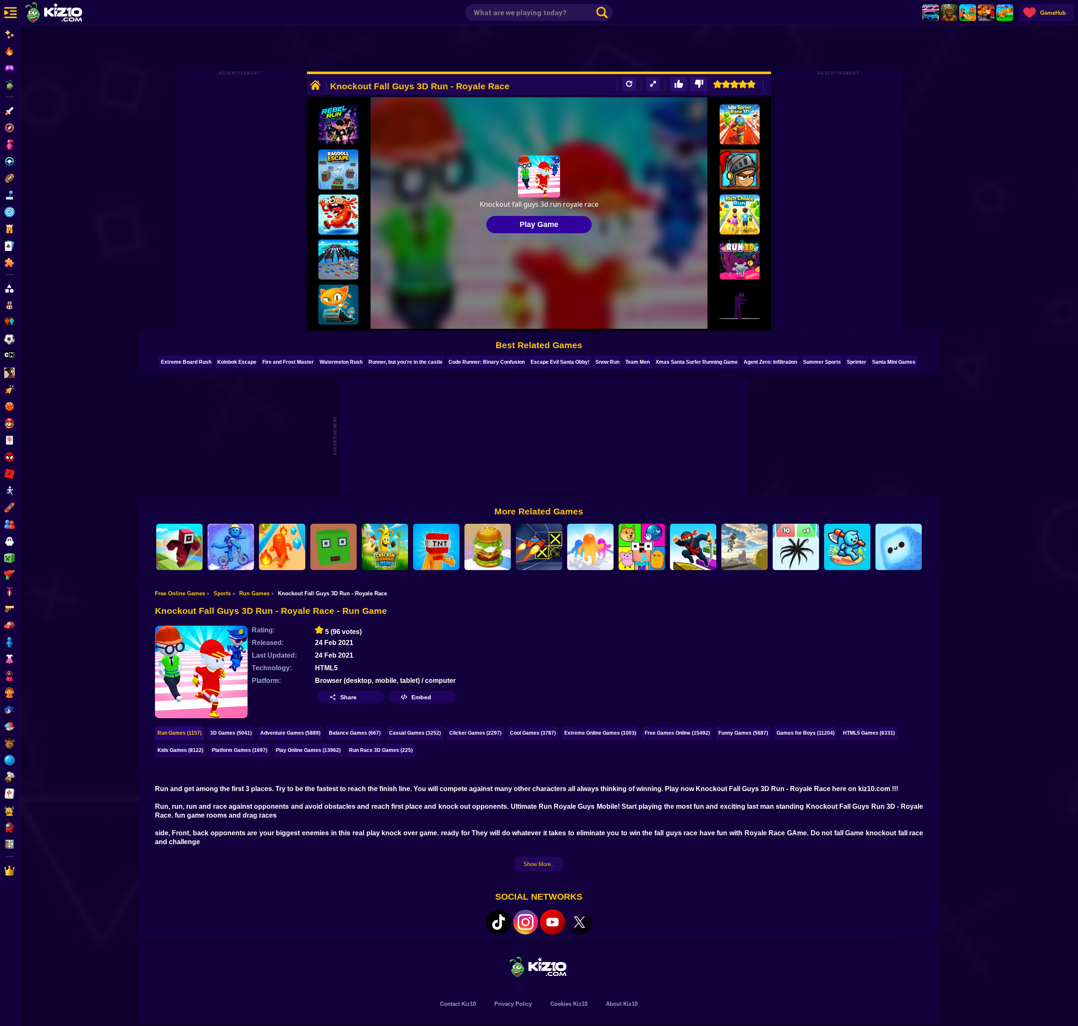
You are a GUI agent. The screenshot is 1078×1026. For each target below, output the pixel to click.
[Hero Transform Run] (282, 547)
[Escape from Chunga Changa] (949, 12)
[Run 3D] (740, 260)
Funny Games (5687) (743, 733)
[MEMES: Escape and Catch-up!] (642, 547)
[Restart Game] (629, 84)
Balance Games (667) (355, 733)
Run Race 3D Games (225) (381, 750)
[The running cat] (338, 305)
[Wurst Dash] (338, 215)
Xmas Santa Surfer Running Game (697, 362)
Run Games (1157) (179, 733)
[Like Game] (678, 84)
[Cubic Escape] (333, 547)
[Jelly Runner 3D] (590, 547)
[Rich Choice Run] (740, 215)
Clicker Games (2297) (475, 733)
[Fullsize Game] (653, 84)
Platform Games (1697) (239, 750)
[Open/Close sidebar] (10, 12)
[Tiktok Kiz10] (498, 922)
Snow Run (607, 362)
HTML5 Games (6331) (869, 733)
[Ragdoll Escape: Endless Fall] (338, 169)
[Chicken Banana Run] (385, 547)
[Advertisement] (539, 48)
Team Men (637, 362)
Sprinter (856, 362)
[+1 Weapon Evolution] (1004, 12)
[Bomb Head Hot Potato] (436, 547)
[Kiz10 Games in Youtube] (552, 922)
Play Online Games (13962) (308, 750)
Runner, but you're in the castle (405, 362)
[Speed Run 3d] (539, 547)
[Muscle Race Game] (338, 260)
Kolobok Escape (236, 362)
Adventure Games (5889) (290, 733)
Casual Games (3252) (415, 733)
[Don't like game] (699, 84)
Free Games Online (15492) (677, 733)
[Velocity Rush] (231, 547)
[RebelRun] (338, 124)
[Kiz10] (67, 13)
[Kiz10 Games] (539, 966)
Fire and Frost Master (288, 362)
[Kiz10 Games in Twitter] (579, 922)
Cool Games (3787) (533, 733)
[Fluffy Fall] (898, 547)
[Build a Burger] (487, 547)
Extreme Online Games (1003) (600, 733)
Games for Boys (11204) (805, 733)
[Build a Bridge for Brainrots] (967, 12)
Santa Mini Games (893, 362)
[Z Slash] (740, 169)
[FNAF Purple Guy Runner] (740, 305)
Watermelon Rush (341, 362)
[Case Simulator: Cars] (930, 12)
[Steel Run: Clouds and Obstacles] (744, 547)
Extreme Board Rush (186, 362)
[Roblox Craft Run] (179, 547)
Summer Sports (822, 362)
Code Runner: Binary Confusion (486, 362)
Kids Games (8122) (180, 750)
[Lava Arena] (986, 12)
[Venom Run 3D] (796, 547)
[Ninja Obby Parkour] (693, 547)
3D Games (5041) (231, 733)
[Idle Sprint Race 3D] (740, 124)
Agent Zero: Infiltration (770, 362)
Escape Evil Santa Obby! (560, 362)
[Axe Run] (847, 547)
